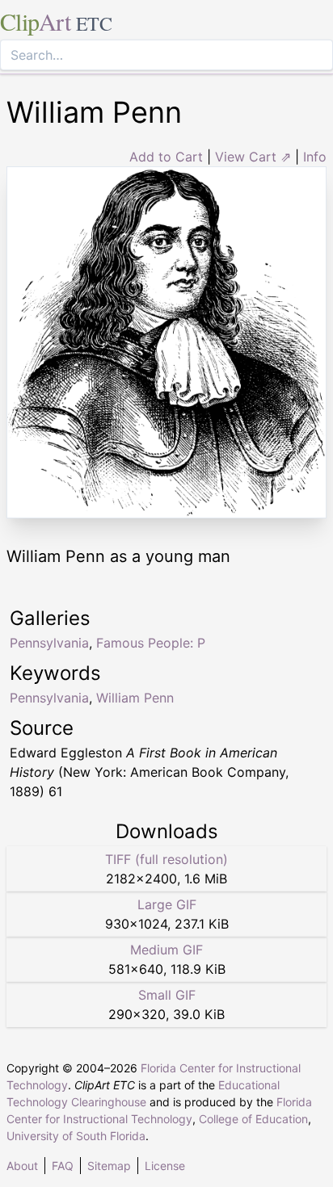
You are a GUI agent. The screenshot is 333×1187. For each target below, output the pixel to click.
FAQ (63, 1165)
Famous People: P (150, 643)
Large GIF (166, 904)
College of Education (253, 1119)
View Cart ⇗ (253, 157)
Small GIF (167, 995)
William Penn (135, 698)
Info (315, 157)
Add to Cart (166, 157)
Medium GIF (166, 950)
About (22, 1165)
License (165, 1165)
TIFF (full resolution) (166, 859)
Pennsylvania (49, 698)
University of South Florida (75, 1136)
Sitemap (109, 1165)
